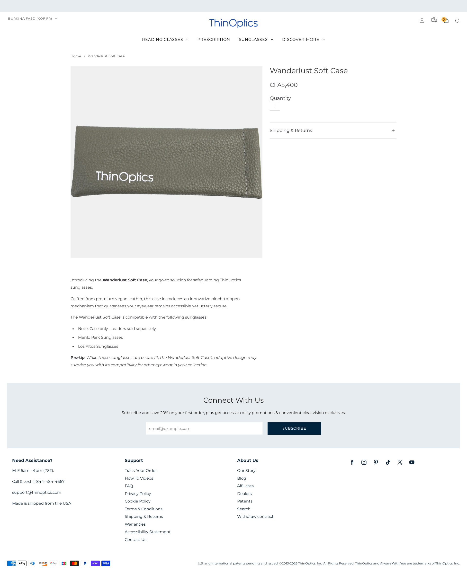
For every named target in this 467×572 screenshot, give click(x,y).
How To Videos (139, 478)
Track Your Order (141, 470)
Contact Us (135, 539)
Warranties (135, 524)
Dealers (244, 493)
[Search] (457, 20)
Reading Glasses (162, 39)
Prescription (214, 39)
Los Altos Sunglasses (98, 346)
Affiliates (245, 486)
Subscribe (294, 428)
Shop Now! (271, 5)
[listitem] (233, 6)
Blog (241, 478)
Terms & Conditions (143, 509)
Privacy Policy (138, 493)
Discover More (300, 39)
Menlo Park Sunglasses (100, 337)
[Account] (422, 20)
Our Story (246, 470)
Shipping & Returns (144, 516)
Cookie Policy (138, 501)
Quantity (280, 98)
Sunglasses (253, 39)
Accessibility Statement (148, 531)
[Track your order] (434, 19)
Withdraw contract (255, 516)
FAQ (129, 486)
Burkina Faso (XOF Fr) (30, 18)
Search (244, 509)
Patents (244, 501)
